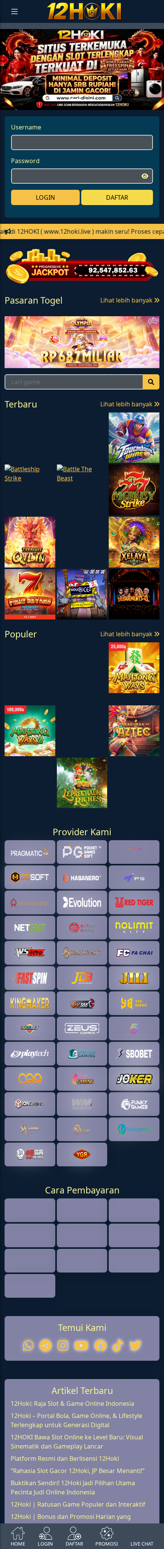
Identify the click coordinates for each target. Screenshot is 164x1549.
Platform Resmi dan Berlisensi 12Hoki (65, 1500)
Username (26, 127)
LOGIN (45, 197)
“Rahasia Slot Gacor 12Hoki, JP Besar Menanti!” (78, 1512)
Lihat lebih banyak (127, 300)
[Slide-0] (75, 99)
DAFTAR (117, 197)
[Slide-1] (89, 99)
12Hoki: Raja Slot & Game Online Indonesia (72, 1445)
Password (25, 161)
